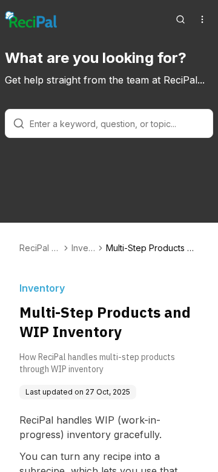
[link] (152, 248)
